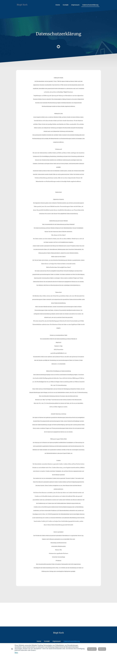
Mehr (16, 652)
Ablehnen (102, 649)
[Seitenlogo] (23, 7)
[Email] (58, 46)
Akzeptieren (92, 649)
